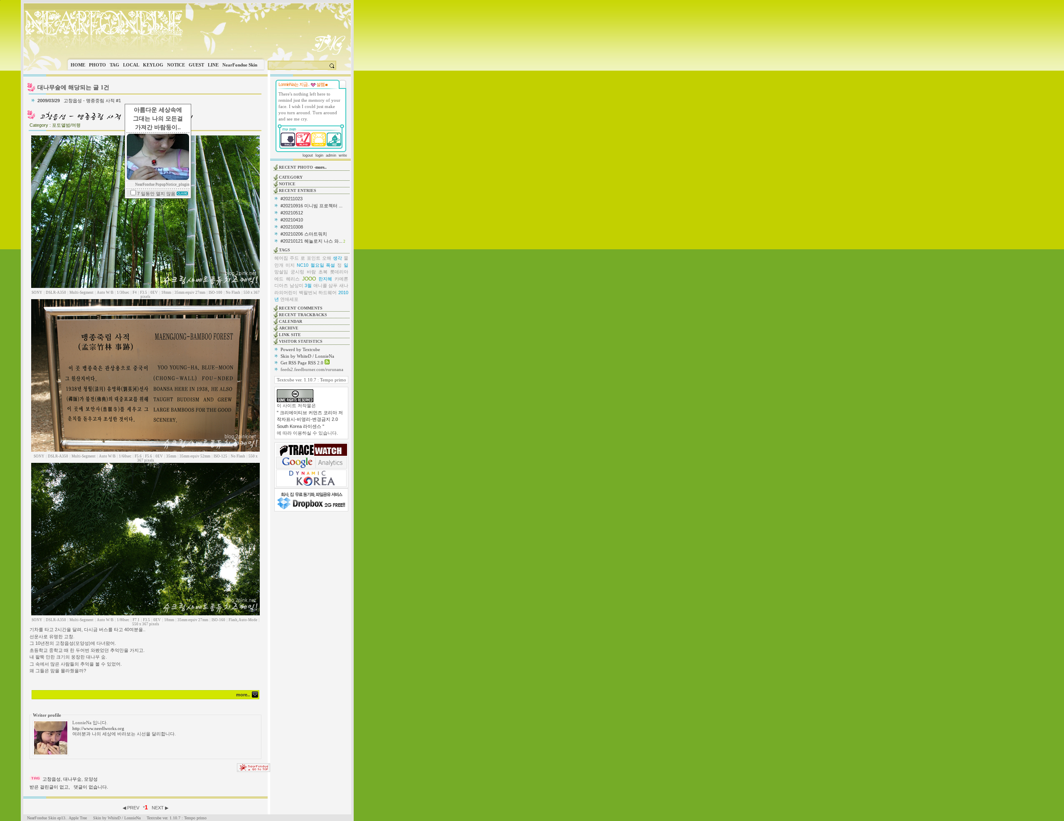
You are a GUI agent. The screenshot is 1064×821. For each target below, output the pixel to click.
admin (331, 155)
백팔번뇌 (308, 292)
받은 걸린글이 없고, (50, 786)
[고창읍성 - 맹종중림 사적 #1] (115, 120)
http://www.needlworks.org (98, 728)
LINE (213, 64)
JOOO (309, 279)
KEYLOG (153, 64)
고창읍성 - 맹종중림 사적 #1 (92, 100)
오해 (326, 258)
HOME (78, 64)
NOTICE (176, 64)
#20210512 (292, 212)
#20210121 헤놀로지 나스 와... (311, 240)
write (343, 155)
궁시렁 (297, 271)
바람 (311, 271)
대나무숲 (72, 779)
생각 (337, 258)
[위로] (253, 770)
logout (308, 155)
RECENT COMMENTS (301, 308)
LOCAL (131, 64)
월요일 (317, 265)
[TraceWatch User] (311, 454)
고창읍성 (51, 779)
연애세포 (289, 299)
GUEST (196, 64)
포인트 (313, 258)
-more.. (320, 167)
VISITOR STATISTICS (301, 341)
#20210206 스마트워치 (304, 233)
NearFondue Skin (239, 64)
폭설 (330, 265)
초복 (323, 271)
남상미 (296, 285)
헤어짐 (281, 258)
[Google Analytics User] (311, 467)
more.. (243, 694)
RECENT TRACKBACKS (303, 314)
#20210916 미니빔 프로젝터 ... (311, 205)
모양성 (91, 779)
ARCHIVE (288, 328)
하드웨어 (327, 292)
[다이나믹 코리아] (311, 485)
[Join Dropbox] (311, 508)
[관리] (326, 84)
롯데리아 (339, 271)
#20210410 (292, 219)
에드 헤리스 (287, 278)
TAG (114, 64)
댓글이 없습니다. (91, 786)
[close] (182, 193)
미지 (290, 265)
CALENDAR (290, 321)
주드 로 (297, 258)
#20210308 (292, 226)
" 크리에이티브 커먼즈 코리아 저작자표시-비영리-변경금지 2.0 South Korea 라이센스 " (310, 419)
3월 (308, 285)
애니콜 (320, 285)
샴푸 (332, 285)
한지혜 (325, 278)
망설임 (281, 271)
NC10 (302, 265)
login (319, 155)
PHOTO (97, 64)
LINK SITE (290, 334)
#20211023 (292, 198)
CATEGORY (291, 177)
